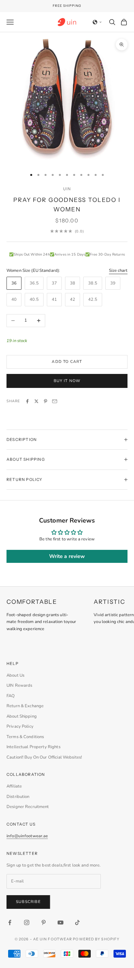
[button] (97, 22)
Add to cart (67, 361)
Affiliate (14, 786)
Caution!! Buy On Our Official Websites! (44, 757)
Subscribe (28, 901)
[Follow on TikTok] (77, 922)
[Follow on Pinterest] (43, 922)
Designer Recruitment (28, 807)
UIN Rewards (19, 685)
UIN (67, 188)
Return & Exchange (25, 706)
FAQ (11, 696)
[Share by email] (54, 401)
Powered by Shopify (96, 939)
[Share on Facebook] (27, 401)
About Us (15, 675)
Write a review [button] (67, 556)
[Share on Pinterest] (45, 401)
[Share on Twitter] (36, 401)
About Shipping (22, 716)
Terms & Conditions (25, 737)
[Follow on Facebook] (10, 922)
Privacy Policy (20, 726)
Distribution (18, 797)
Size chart (118, 270)
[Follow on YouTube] (60, 922)
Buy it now (67, 380)
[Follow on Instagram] (26, 922)
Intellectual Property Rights (33, 747)
